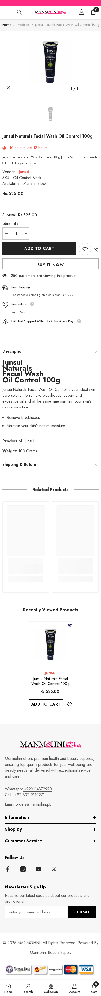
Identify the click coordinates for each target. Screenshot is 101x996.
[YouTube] (38, 869)
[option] (50, 62)
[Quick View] (70, 625)
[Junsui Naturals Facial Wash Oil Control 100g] (50, 645)
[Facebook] (7, 869)
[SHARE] (95, 249)
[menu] (5, 12)
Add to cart (39, 248)
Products (23, 24)
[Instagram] (23, 869)
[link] (25, 569)
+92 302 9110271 (30, 795)
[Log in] (81, 12)
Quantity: (10, 223)
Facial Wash (22, 374)
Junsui (24, 172)
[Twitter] (54, 869)
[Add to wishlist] (85, 249)
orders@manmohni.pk (33, 804)
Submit (82, 912)
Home (6, 24)
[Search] (19, 12)
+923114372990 (37, 789)
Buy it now (50, 265)
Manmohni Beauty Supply (50, 952)
